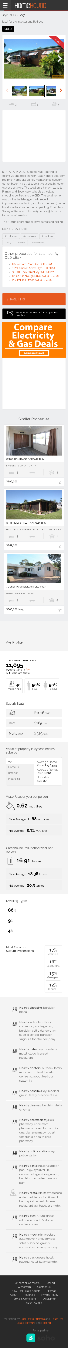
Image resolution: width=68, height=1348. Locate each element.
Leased (50, 1282)
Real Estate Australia (33, 1318)
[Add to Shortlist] (60, 482)
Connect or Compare (26, 1282)
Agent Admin (34, 1302)
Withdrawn (24, 1286)
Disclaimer (49, 1298)
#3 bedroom (29, 236)
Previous (8, 62)
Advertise (29, 1294)
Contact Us (44, 1286)
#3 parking (47, 236)
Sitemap (51, 1290)
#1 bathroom (11, 236)
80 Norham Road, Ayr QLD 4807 (32, 264)
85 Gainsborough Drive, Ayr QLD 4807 (35, 275)
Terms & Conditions (24, 1298)
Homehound (34, 5)
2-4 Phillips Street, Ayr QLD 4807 (32, 279)
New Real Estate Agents (26, 1290)
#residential (37, 242)
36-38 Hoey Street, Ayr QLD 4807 (33, 272)
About (13, 1294)
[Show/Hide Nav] (5, 5)
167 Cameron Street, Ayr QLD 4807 (33, 268)
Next (59, 62)
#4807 (8, 242)
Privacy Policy (49, 1294)
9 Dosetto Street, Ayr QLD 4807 (26, 586)
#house (21, 242)
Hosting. (46, 1322)
